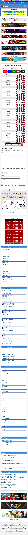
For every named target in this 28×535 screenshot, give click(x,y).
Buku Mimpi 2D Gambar (7, 442)
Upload (14, 169)
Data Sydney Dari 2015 (8, 311)
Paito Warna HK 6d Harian (8, 306)
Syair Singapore (5, 431)
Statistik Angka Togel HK (7, 352)
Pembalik (4, 416)
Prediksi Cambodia (5, 264)
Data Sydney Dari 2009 (8, 309)
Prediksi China (5, 266)
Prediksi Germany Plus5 (7, 277)
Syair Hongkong (5, 433)
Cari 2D (3, 422)
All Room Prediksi (5, 284)
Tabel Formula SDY (7, 293)
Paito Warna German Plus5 (8, 327)
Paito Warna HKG (6, 308)
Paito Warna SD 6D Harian (8, 316)
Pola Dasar (4, 393)
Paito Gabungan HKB (7, 341)
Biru (9, 71)
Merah (5, 71)
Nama (3, 175)
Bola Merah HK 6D (7, 335)
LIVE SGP (9, 2)
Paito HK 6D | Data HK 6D (8, 304)
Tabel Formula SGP (7, 290)
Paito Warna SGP (6, 298)
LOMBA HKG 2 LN (12, 474)
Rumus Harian (5, 371)
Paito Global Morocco (7, 343)
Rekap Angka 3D (5, 378)
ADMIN (2, 477)
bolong (2, 481)
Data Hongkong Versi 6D (8, 301)
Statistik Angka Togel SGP (7, 349)
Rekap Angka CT (5, 382)
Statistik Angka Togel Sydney (8, 354)
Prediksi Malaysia (5, 275)
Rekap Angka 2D (5, 375)
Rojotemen (3, 484)
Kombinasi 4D (4, 405)
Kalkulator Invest (5, 418)
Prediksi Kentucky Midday (7, 279)
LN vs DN (4, 411)
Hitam (23, 71)
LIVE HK (15, 2)
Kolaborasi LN (4, 409)
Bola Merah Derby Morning (14, 66)
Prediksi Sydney (5, 260)
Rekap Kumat (4, 384)
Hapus (3, 0)
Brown (18, 71)
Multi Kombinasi (5, 407)
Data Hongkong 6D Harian (8, 303)
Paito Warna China (7, 324)
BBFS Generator (5, 400)
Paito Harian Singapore (8, 332)
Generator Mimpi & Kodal (7, 440)
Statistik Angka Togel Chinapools (8, 356)
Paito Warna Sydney (7, 317)
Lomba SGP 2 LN (5, 249)
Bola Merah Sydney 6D (8, 337)
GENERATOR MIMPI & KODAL (14, 214)
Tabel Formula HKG (7, 292)
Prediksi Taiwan (5, 262)
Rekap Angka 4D (5, 380)
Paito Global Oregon (7, 338)
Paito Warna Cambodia (8, 319)
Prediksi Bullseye (5, 269)
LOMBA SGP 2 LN (12, 476)
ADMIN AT (3, 474)
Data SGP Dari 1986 (7, 295)
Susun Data (4, 420)
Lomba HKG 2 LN (5, 251)
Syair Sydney (4, 429)
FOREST (3, 479)
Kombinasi (4, 402)
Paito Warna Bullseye (7, 322)
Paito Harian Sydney (7, 333)
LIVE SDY (3, 2)
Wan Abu (3, 485)
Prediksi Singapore (5, 256)
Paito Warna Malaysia (7, 325)
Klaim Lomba (4, 254)
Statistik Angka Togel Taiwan (8, 358)
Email (3, 179)
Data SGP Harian (6, 296)
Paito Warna (4, 369)
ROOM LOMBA (22, 2)
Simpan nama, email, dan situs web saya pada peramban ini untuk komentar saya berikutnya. (13, 186)
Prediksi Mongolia (5, 271)
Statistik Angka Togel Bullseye (8, 362)
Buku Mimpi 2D (5, 444)
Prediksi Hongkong (5, 258)
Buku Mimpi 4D (5, 449)
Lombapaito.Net (16, 531)
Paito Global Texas (7, 340)
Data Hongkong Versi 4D (8, 300)
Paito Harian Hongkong (8, 330)
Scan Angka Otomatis (6, 373)
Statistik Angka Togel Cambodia (8, 360)
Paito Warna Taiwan (7, 320)
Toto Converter (5, 386)
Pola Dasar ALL (5, 395)
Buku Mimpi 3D (5, 446)
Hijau (14, 71)
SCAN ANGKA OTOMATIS (14, 212)
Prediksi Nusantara (6, 273)
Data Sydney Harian (7, 312)
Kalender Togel (5, 391)
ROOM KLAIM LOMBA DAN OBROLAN (15, 477)
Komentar (4, 154)
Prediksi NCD (4, 281)
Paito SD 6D (5, 314)
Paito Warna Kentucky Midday (9, 328)
